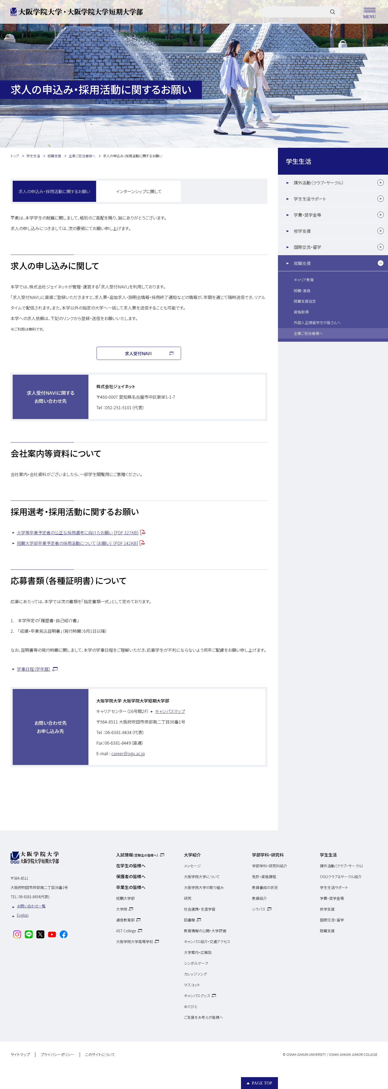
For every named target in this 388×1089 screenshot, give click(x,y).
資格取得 (301, 312)
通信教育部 (125, 919)
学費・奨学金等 (307, 215)
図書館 (189, 919)
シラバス (259, 909)
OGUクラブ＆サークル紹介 (341, 876)
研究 (187, 898)
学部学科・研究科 (268, 855)
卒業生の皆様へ (130, 887)
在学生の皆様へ (130, 865)
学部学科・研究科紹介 (269, 865)
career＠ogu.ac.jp (128, 753)
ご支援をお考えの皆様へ (203, 1017)
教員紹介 (259, 898)
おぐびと (190, 1006)
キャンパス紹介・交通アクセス (207, 941)
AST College (126, 930)
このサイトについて (100, 1054)
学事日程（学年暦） (34, 669)
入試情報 (137, 855)
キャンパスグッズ (197, 995)
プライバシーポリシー (57, 1054)
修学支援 (302, 231)
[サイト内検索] (332, 11)
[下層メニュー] (380, 183)
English (23, 915)
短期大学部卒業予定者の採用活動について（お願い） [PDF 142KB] (77, 543)
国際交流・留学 (307, 247)
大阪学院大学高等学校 (134, 941)
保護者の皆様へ (130, 876)
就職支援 (302, 263)
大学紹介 (192, 855)
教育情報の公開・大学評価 (205, 930)
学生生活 (298, 161)
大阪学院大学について (202, 876)
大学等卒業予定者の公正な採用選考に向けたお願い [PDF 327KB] (78, 532)
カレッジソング (195, 974)
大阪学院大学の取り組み (204, 887)
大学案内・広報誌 (198, 952)
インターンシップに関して (139, 191)
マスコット (192, 984)
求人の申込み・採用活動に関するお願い (54, 191)
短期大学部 (125, 898)
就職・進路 (302, 290)
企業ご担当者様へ (308, 333)
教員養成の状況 (265, 887)
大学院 (121, 909)
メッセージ (192, 865)
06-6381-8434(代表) (34, 896)
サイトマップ (20, 1054)
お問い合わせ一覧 (31, 906)
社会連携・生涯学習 (199, 909)
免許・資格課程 (264, 876)
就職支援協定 (305, 301)
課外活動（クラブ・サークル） (319, 182)
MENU (369, 16)
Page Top (262, 1083)
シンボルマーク (196, 963)
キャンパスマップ (170, 711)
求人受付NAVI (138, 353)
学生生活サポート (310, 199)
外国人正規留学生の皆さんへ (317, 322)
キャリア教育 (304, 279)
